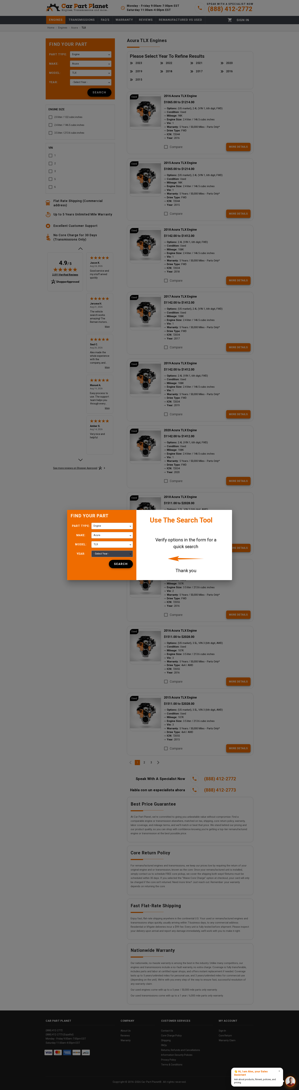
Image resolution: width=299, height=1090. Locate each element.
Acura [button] (97, 535)
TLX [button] (96, 544)
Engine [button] (97, 525)
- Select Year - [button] (101, 553)
